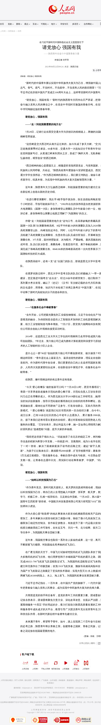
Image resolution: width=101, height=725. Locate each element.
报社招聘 (28, 680)
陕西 (19, 31)
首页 (2, 24)
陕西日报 (74, 67)
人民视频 (65, 669)
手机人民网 (45, 669)
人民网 (3, 31)
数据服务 (70, 680)
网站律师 (87, 680)
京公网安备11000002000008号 (54, 705)
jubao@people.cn (81, 688)
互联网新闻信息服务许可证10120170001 (35, 693)
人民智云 (75, 669)
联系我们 (50, 683)
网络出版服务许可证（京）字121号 (80, 702)
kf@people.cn (27, 688)
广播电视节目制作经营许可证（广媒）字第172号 (27, 697)
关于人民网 (18, 680)
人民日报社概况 (7, 680)
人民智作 (86, 669)
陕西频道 (11, 31)
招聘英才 (36, 680)
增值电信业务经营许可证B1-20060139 (67, 693)
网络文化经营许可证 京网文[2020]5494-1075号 (47, 702)
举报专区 (64, 24)
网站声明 (79, 680)
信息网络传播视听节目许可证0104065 (14, 702)
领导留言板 (55, 669)
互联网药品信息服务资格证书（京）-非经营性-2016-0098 (70, 697)
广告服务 (45, 680)
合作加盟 (53, 680)
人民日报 (25, 669)
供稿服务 (62, 680)
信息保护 (96, 680)
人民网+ (35, 669)
